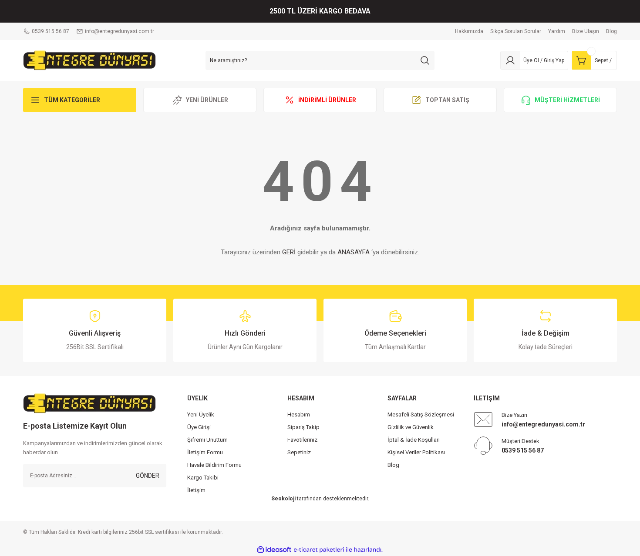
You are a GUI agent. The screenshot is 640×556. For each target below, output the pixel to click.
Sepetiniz (299, 452)
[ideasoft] (274, 550)
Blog (393, 465)
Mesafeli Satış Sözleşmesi (420, 414)
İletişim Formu (205, 452)
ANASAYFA (353, 252)
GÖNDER (147, 475)
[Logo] (89, 60)
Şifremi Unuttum (207, 439)
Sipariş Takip (303, 427)
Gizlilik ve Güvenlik (410, 427)
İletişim (196, 490)
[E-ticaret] (318, 550)
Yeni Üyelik (200, 414)
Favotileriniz (302, 439)
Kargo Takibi (203, 477)
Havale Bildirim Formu (214, 465)
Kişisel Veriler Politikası (416, 452)
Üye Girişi (199, 427)
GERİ (289, 252)
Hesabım (298, 414)
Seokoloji (283, 499)
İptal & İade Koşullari (413, 439)
